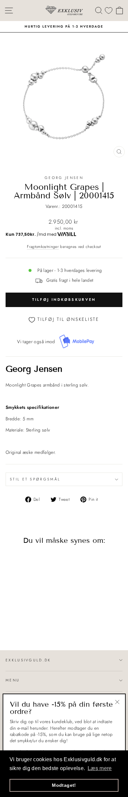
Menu (13, 680)
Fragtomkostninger (43, 246)
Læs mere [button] (100, 768)
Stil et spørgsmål (35, 479)
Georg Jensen (64, 177)
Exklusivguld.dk (28, 660)
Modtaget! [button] (64, 785)
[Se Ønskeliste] (108, 10)
